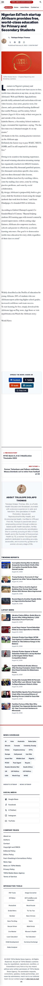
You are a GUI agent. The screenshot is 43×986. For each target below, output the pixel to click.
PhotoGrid (12, 905)
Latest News (24, 7)
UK (6, 771)
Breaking (8, 7)
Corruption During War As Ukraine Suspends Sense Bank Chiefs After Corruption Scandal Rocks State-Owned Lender (25, 566)
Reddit (16, 385)
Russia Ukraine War (12, 767)
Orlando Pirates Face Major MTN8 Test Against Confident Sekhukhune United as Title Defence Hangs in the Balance (26, 640)
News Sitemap (25, 784)
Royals (27, 763)
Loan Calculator (12, 937)
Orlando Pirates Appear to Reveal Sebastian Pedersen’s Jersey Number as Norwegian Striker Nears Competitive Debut (26, 654)
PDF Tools (12, 893)
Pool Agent (17, 763)
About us (7, 836)
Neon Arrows (30, 916)
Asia (12, 741)
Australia (21, 741)
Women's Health (30, 931)
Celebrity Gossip (30, 746)
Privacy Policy (9, 869)
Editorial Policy (9, 851)
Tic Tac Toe (31, 911)
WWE (26, 775)
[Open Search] (40, 2)
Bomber (12, 916)
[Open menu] (2, 2)
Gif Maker (12, 898)
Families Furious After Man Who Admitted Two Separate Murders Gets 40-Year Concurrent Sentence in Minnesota (26, 707)
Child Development (12, 942)
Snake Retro (12, 911)
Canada (17, 746)
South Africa (28, 767)
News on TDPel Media (12, 866)
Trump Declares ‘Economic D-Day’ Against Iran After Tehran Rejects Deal (27, 578)
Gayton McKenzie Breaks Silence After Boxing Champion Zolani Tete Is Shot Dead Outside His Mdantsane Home (26, 669)
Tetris (31, 921)
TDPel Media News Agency (21, 2)
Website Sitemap (10, 784)
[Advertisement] (21, 251)
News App (7, 862)
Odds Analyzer (12, 947)
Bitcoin (7, 746)
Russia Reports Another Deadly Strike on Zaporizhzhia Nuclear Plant (26, 600)
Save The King (12, 921)
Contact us (35, 7)
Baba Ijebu (32, 741)
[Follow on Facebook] (15, 42)
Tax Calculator (31, 937)
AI (6, 741)
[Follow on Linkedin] (19, 42)
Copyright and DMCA (11, 847)
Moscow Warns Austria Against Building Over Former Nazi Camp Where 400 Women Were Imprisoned (26, 589)
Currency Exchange (31, 942)
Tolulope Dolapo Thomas (20, 37)
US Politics (27, 771)
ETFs (31, 750)
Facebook (16, 380)
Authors (6, 840)
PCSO (7, 763)
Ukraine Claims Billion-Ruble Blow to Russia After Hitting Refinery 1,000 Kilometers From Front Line (26, 617)
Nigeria (31, 758)
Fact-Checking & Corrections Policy (17, 858)
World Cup (16, 775)
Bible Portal (31, 926)
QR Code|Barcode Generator (31, 899)
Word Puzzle (30, 905)
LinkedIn (28, 385)
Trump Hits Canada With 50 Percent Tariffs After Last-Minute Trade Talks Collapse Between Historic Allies (26, 682)
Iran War (29, 754)
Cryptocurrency (19, 750)
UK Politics (15, 771)
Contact (6, 843)
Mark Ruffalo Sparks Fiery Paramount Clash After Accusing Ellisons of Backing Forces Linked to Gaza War (26, 694)
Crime (7, 750)
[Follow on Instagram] (24, 42)
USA (6, 775)
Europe (7, 754)
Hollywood (18, 754)
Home (16, 7)
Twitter (29, 380)
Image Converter (30, 893)
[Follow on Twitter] (10, 42)
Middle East (20, 758)
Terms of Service (10, 877)
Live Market (12, 931)
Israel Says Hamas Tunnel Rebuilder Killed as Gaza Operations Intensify (26, 628)
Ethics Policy (8, 854)
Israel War (8, 758)
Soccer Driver (12, 926)
